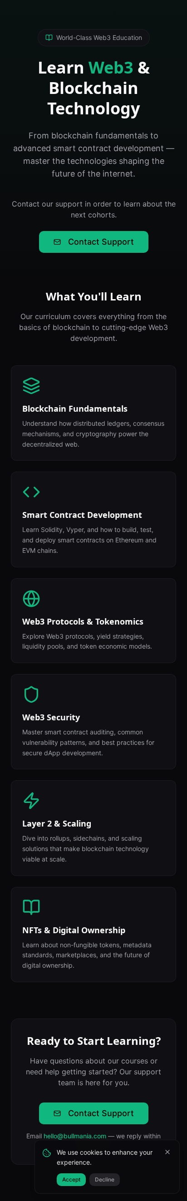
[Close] (167, 1152)
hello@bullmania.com (75, 1136)
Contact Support (101, 241)
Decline (104, 1179)
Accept (71, 1179)
